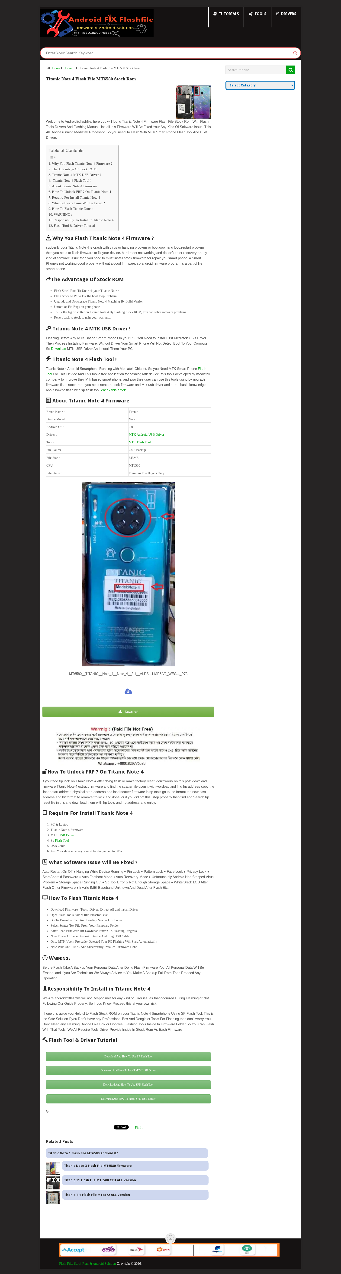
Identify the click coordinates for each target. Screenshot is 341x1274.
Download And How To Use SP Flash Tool (128, 1056)
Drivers (288, 14)
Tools (260, 14)
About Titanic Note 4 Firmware (74, 186)
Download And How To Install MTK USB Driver (128, 1070)
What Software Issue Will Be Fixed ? (78, 203)
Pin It (138, 1127)
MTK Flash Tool (140, 442)
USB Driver (66, 835)
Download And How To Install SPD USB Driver (128, 1098)
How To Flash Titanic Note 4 (72, 209)
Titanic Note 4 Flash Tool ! (71, 180)
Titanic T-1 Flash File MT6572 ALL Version (97, 1195)
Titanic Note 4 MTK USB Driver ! (76, 175)
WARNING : (63, 214)
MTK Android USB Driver (146, 434)
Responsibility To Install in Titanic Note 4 (84, 220)
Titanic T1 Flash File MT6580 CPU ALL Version (100, 1180)
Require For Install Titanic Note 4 (76, 197)
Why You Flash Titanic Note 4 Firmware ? (82, 163)
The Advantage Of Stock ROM (74, 169)
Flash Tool (62, 840)
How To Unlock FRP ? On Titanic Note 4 (81, 192)
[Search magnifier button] (295, 53)
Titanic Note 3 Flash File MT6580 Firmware (98, 1166)
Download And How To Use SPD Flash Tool (128, 1084)
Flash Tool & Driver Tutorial (74, 225)
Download (58, 349)
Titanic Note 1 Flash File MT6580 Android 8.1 (83, 1153)
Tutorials (228, 14)
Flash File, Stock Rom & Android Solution (87, 1263)
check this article (114, 390)
